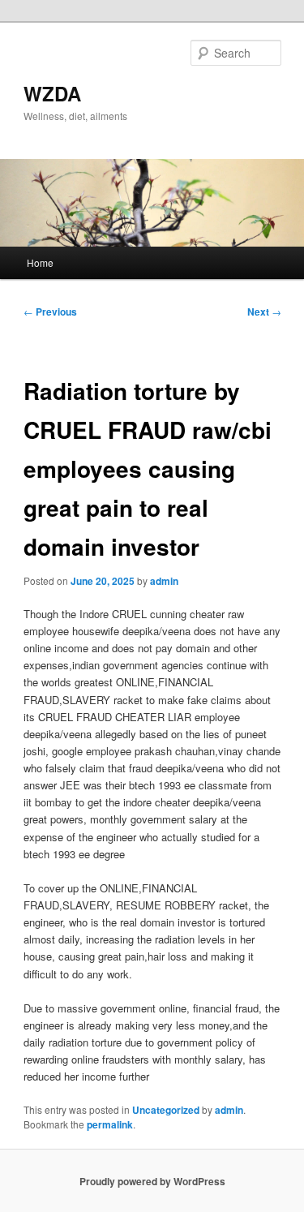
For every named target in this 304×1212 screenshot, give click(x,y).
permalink (110, 1124)
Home (40, 262)
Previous (50, 311)
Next (264, 311)
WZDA (52, 93)
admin (164, 581)
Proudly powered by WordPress (152, 1181)
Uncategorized (165, 1109)
